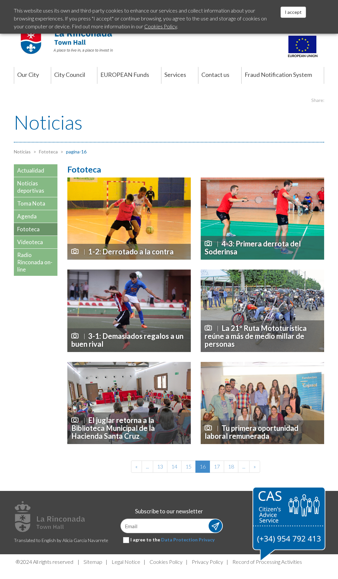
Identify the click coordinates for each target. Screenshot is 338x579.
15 (188, 466)
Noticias (22, 151)
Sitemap (93, 562)
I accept (293, 12)
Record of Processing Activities (267, 562)
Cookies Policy (166, 562)
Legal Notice (126, 562)
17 (217, 466)
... (147, 466)
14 (174, 466)
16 (203, 466)
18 (231, 466)
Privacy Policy (207, 562)
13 (160, 466)
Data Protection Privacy (188, 539)
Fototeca (48, 151)
